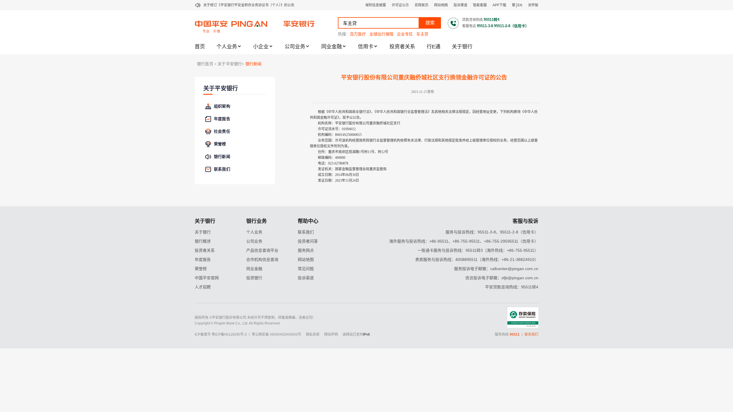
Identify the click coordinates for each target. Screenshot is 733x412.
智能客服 (480, 5)
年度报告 (203, 259)
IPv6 (366, 334)
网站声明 (331, 334)
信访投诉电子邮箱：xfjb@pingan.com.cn (501, 278)
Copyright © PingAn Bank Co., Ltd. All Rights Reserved (237, 323)
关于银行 (462, 46)
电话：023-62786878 (333, 163)
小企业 (261, 46)
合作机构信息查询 (262, 259)
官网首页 (421, 5)
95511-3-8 (485, 26)
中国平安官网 (207, 278)
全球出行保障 (381, 34)
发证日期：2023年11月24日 (338, 181)
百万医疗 (358, 34)
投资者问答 (308, 241)
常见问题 (306, 268)
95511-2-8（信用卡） (511, 26)
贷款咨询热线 (472, 20)
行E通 (433, 46)
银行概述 (203, 241)
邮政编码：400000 (331, 158)
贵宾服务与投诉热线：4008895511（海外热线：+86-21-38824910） (476, 259)
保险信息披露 (375, 5)
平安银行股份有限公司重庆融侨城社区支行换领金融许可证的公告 (424, 77)
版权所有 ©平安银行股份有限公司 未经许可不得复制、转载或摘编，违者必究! (254, 318)
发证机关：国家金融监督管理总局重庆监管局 (352, 169)
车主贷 (422, 34)
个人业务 (226, 46)
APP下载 (499, 5)
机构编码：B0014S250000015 (340, 135)
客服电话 (469, 26)
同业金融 (331, 46)
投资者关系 (402, 46)
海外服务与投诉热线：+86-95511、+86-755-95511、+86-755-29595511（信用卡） (463, 241)
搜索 (430, 22)
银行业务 (256, 221)
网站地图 (441, 5)
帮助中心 (308, 221)
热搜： (344, 34)
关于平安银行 (220, 89)
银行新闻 (253, 64)
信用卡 (365, 46)
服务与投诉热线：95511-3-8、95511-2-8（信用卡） (492, 232)
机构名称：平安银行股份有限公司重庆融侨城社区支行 (359, 123)
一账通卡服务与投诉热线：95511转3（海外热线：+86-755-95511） (477, 250)
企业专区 (405, 34)
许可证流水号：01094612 (337, 129)
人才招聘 (203, 287)
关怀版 (533, 5)
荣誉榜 (201, 268)
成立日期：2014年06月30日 (338, 175)
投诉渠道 (460, 5)
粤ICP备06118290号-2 (229, 334)
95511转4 (491, 19)
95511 (515, 334)
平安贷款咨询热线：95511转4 (511, 287)
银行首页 (205, 64)
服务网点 (306, 250)
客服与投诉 (525, 221)
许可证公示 (400, 5)
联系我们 (306, 232)
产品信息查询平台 (262, 250)
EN (519, 5)
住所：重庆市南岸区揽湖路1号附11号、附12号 (353, 152)
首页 (200, 46)
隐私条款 (313, 334)
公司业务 (295, 46)
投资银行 (254, 278)
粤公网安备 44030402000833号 (276, 334)
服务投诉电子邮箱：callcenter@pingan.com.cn (496, 268)
